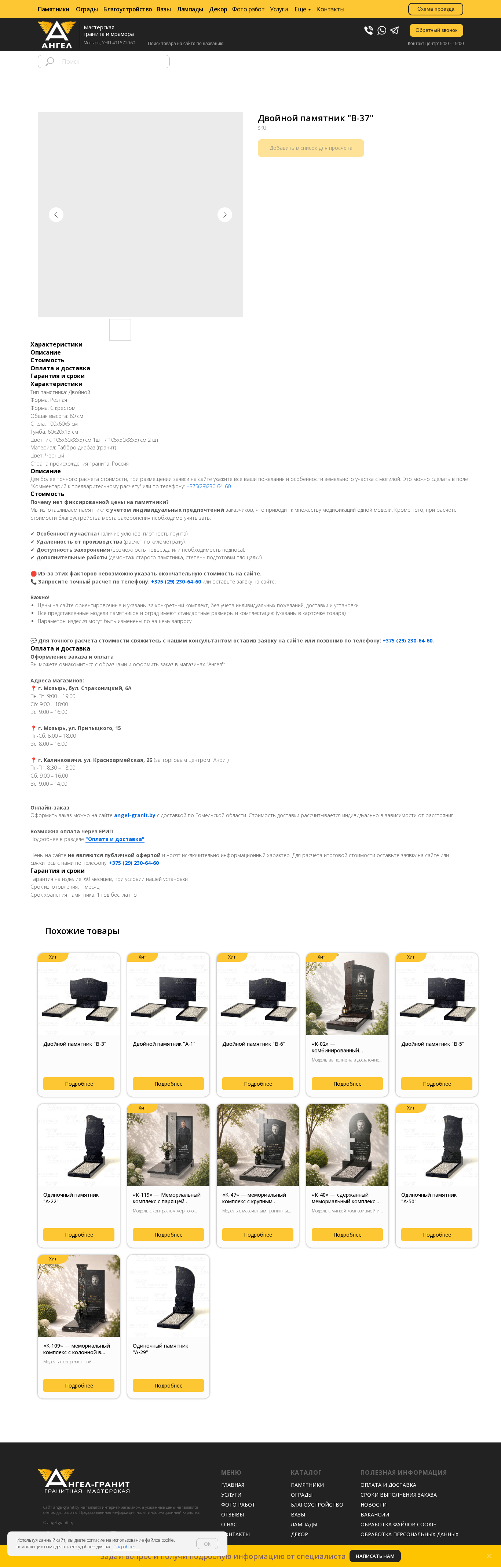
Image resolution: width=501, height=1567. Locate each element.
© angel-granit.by (58, 1522)
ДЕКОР (299, 1534)
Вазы (164, 9)
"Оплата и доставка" (115, 839)
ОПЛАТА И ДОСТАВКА (388, 1484)
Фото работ (248, 9)
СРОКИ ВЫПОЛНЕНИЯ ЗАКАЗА (399, 1494)
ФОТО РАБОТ (238, 1504)
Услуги (279, 9)
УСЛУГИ (231, 1494)
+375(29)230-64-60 (208, 486)
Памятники (53, 9)
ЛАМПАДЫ (304, 1524)
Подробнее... (126, 1547)
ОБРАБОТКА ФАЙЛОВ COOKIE (398, 1524)
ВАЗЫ (298, 1514)
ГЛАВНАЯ (232, 1484)
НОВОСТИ (374, 1504)
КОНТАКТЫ (235, 1534)
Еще (300, 9)
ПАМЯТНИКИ (307, 1484)
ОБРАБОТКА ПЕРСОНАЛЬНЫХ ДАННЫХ (409, 1534)
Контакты (330, 9)
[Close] (489, 1556)
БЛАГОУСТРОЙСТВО (317, 1504)
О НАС (229, 1524)
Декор (218, 9)
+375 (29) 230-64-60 (176, 581)
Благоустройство (127, 9)
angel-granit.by (135, 815)
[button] (436, 30)
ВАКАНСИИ (375, 1514)
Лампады (190, 9)
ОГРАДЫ (301, 1494)
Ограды (87, 9)
